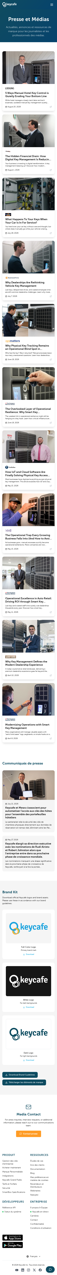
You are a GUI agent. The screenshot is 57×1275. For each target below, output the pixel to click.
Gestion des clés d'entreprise (10, 1162)
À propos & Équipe (39, 1208)
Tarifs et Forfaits (9, 1184)
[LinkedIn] (22, 1270)
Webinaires (35, 1191)
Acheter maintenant (11, 1168)
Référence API (9, 1208)
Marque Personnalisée (12, 1172)
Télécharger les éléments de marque (26, 1082)
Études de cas (36, 1161)
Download (30, 954)
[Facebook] (40, 1270)
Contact (34, 1220)
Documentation (37, 1169)
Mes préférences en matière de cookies (39, 1178)
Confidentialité (37, 1224)
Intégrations (7, 1176)
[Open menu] (52, 5)
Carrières (34, 1216)
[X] (34, 1270)
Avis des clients (37, 1165)
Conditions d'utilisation (40, 1228)
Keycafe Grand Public (12, 1180)
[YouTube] (16, 1270)
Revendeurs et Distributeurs (37, 1185)
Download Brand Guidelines (22, 1075)
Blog (32, 1173)
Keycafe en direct (40, 1212)
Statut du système (12, 1212)
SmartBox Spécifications (13, 1192)
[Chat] (50, 1269)
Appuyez (34, 1195)
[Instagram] (28, 1270)
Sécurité (6, 1188)
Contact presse (30, 1134)
